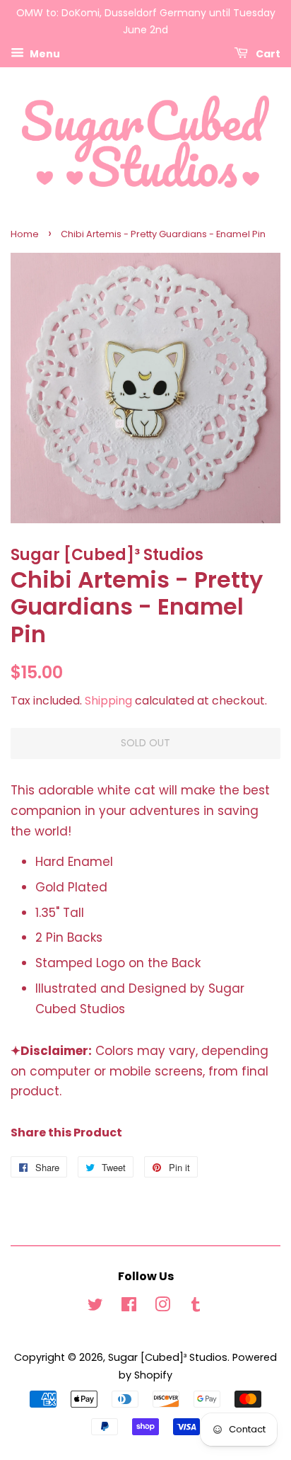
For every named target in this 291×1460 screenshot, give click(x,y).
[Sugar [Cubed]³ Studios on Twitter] (95, 1307)
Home (25, 234)
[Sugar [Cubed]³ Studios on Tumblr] (195, 1307)
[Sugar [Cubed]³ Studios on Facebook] (129, 1307)
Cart (267, 53)
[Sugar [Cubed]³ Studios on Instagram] (162, 1307)
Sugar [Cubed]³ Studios (167, 1357)
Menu (44, 53)
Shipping (108, 700)
